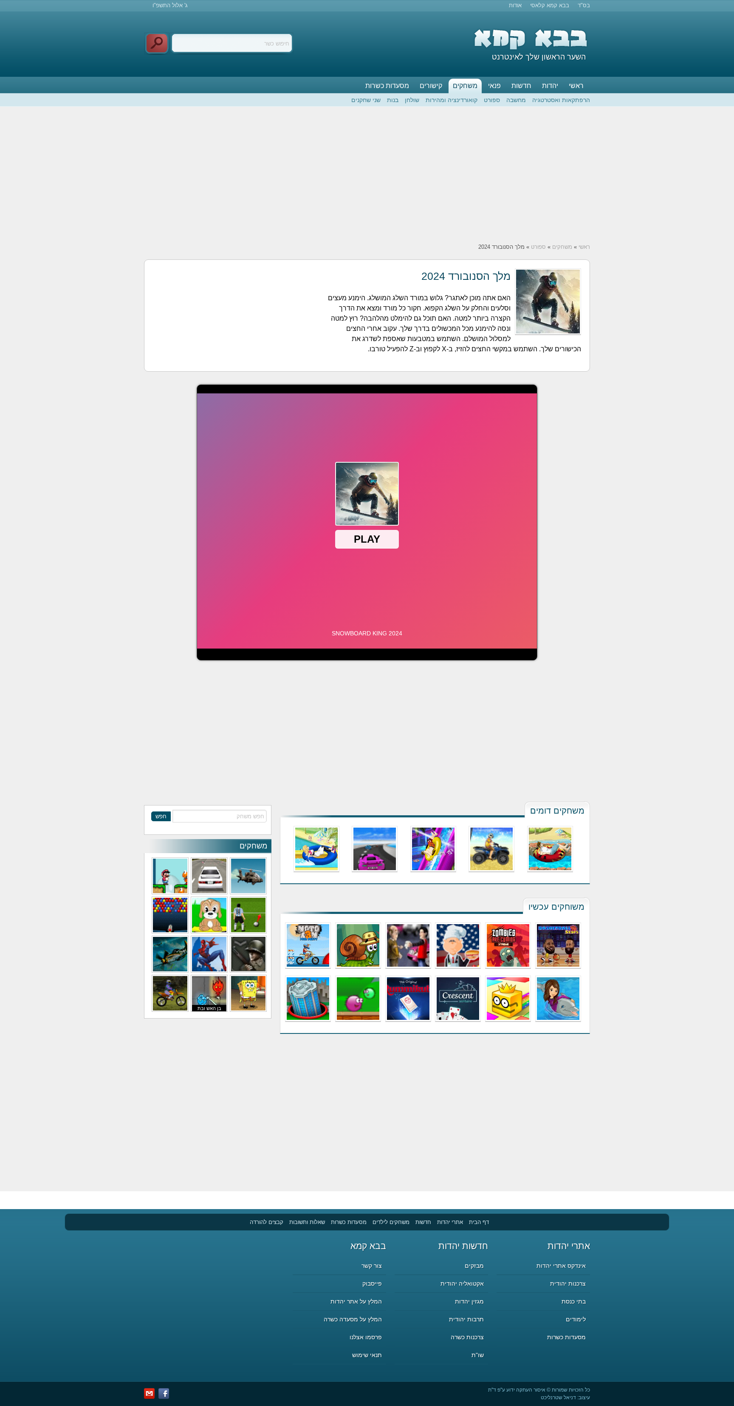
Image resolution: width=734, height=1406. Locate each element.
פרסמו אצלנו (366, 1337)
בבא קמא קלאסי (549, 5)
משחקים (465, 85)
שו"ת (477, 1355)
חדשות (521, 85)
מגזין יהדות (469, 1301)
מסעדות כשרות (387, 85)
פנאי (494, 85)
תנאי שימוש (367, 1355)
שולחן (412, 100)
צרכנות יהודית (568, 1283)
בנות (392, 100)
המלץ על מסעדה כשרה (353, 1319)
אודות (515, 5)
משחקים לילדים (391, 1222)
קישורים (431, 85)
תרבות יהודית (466, 1319)
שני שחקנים (366, 100)
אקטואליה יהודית (462, 1283)
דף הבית (479, 1222)
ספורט (492, 100)
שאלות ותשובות (307, 1222)
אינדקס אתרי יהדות (561, 1265)
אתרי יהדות (450, 1222)
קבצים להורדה (266, 1222)
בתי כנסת (574, 1301)
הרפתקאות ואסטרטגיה (561, 100)
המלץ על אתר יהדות (356, 1301)
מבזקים (474, 1265)
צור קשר (371, 1265)
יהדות (550, 85)
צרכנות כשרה (467, 1337)
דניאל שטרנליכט (558, 1397)
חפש (161, 816)
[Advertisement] (367, 174)
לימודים (576, 1319)
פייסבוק (372, 1283)
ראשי (576, 85)
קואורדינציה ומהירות (451, 100)
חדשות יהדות (463, 1246)
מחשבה (516, 100)
